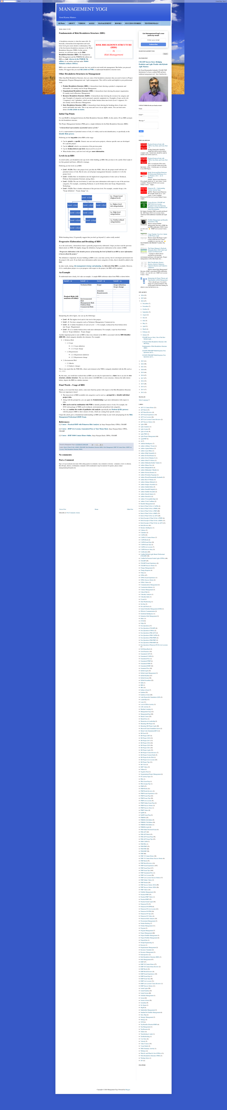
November (146, 306)
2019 (142, 372)
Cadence (143, 530)
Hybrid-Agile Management (148, 673)
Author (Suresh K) (146, 496)
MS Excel (143, 733)
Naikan (143, 769)
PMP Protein (144, 882)
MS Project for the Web (147, 757)
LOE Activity (144, 707)
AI (141, 441)
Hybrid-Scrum (145, 678)
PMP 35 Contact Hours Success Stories (152, 858)
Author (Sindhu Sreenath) (148, 492)
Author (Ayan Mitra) (146, 451)
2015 (142, 384)
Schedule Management (147, 995)
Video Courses (145, 1044)
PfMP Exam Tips (145, 798)
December (146, 303)
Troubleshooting (145, 1036)
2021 (142, 367)
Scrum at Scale (145, 1000)
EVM (142, 621)
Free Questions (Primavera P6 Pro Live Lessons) (154, 645)
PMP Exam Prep (145, 868)
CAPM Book (144, 540)
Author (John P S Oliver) (148, 460)
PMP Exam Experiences (147, 865)
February (145, 332)
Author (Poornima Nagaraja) (149, 475)
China (142, 573)
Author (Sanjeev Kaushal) (148, 484)
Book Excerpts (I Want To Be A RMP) (151, 520)
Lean (142, 702)
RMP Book (144, 969)
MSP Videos (144, 767)
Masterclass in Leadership (148, 721)
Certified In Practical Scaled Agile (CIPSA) (153, 558)
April (144, 326)
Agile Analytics (145, 427)
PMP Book (144, 861)
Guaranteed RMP (145, 666)
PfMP (142, 786)
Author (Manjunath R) (147, 467)
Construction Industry (147, 587)
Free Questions (145, 626)
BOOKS (118, 23)
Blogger (127, 1089)
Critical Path (144, 592)
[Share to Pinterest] (102, 445)
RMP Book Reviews (146, 971)
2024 (142, 301)
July (144, 318)
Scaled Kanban (145, 991)
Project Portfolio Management (149, 935)
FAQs (142, 623)
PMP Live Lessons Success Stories (150, 877)
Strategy (143, 1019)
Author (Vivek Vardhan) (147, 501)
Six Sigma (143, 1005)
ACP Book (144, 410)
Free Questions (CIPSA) (147, 630)
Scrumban (143, 1003)
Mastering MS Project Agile (148, 726)
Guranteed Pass (145, 668)
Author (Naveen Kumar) (147, 472)
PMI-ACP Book (145, 834)
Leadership (144, 699)
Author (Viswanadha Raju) (148, 499)
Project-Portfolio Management (149, 938)
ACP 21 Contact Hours (147, 407)
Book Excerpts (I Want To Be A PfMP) (152, 518)
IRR (142, 685)
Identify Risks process (66, 134)
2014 (142, 386)
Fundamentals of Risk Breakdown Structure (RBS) (154, 347)
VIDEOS (81, 23)
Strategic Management (147, 1017)
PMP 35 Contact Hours (147, 856)
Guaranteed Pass (145, 659)
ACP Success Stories (146, 422)
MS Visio (143, 764)
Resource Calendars (146, 950)
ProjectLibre (144, 940)
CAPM (143, 535)
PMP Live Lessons (146, 875)
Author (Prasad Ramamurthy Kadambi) (152, 477)
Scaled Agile (144, 988)
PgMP (142, 813)
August (145, 315)
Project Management (146, 933)
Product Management (147, 926)
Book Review (144, 525)
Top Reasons (144, 1029)
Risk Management (108, 447)
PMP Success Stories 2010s (148, 885)
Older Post (130, 509)
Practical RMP (145, 899)
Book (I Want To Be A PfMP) (149, 508)
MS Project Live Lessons (148, 760)
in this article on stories (76, 109)
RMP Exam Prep (145, 976)
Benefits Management (147, 504)
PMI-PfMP (144, 846)
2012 (142, 392)
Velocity (143, 1041)
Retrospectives (145, 954)
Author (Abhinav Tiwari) (148, 446)
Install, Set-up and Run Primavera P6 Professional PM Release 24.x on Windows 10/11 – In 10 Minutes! (157, 174)
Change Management (147, 568)
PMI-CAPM (144, 841)
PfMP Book (144, 788)
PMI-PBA (143, 844)
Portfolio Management (147, 892)
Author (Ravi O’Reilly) (147, 479)
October (145, 309)
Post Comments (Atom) (73, 513)
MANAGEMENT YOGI (83, 8)
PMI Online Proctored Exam (149, 829)
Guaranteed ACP (145, 654)
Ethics (142, 618)
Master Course (145, 716)
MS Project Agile (145, 750)
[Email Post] (92, 444)
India (142, 683)
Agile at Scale (144, 431)
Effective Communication (148, 611)
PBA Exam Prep (145, 781)
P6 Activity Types (146, 776)
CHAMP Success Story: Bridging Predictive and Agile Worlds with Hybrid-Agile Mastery (153, 64)
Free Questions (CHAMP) (148, 628)
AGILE (91, 23)
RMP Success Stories (147, 986)
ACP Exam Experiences (147, 415)
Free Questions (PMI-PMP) (148, 640)
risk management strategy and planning (87, 266)
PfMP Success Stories (147, 805)
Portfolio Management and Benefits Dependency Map (158, 220)
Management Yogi (146, 711)
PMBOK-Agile (145, 827)
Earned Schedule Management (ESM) (151, 609)
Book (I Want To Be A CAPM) (149, 506)
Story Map (143, 1015)
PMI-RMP (82, 447)
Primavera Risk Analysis (147, 918)
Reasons (143, 945)
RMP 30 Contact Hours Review (150, 967)
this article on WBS (87, 69)
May (144, 323)
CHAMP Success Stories (148, 565)
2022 (142, 364)
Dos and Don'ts (145, 606)
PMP (142, 853)
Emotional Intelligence (147, 614)
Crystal (143, 599)
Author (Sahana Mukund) (148, 482)
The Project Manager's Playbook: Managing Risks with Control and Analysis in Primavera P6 (157, 249)
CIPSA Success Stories (147, 580)
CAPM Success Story (147, 549)
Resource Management (147, 952)
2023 (142, 361)
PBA (142, 779)
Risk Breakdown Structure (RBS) (94, 447)
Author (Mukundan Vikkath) (149, 470)
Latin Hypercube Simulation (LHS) (150, 697)
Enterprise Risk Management (149, 616)
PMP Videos (144, 890)
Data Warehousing (146, 602)
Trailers (143, 1031)
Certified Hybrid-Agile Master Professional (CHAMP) (153, 555)
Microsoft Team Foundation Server (150, 728)
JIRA (142, 687)
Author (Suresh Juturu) (147, 494)
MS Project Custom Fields (148, 755)
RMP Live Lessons (146, 981)
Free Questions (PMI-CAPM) (149, 635)
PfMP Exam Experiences (148, 793)
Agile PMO (144, 434)
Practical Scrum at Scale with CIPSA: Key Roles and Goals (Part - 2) (158, 159)
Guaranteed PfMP (146, 661)
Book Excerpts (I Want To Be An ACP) (152, 523)
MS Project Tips (145, 762)
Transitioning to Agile (147, 1034)
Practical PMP (145, 894)
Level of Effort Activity (147, 704)
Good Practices (145, 651)
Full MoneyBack (145, 649)
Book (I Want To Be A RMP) (71, 447)
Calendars (143, 532)
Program (143, 928)
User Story (144, 1039)
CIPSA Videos (145, 582)
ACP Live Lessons (146, 417)
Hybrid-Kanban (145, 675)
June (144, 320)
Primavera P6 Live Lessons (148, 909)
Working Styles (145, 1058)
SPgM (142, 1007)
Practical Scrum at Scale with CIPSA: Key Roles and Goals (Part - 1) (158, 145)
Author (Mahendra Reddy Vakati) (150, 463)
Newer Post (62, 509)
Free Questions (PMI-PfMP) (148, 638)
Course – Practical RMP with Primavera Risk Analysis (80, 424)
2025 (142, 298)
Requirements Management (148, 947)
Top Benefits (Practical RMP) (149, 1024)
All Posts (61, 23)
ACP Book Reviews (146, 412)
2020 (142, 369)
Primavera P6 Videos (146, 916)
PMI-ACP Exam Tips (147, 839)
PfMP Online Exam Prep (148, 803)
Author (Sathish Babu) (147, 487)
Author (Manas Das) (146, 465)
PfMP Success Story (146, 808)
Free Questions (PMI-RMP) (148, 642)
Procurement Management (148, 921)
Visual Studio (144, 1046)
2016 (142, 381)
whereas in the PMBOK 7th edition (73, 60)
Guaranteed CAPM (146, 656)
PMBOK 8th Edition (146, 825)
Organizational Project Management (151, 774)
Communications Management (149, 585)
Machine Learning (146, 709)
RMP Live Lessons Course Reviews (151, 983)
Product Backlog (145, 923)
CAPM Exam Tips (146, 544)
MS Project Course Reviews (148, 752)
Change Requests (145, 570)
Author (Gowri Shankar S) (148, 458)
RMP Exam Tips (145, 979)
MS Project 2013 (145, 740)
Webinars (143, 1051)
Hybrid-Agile (144, 671)
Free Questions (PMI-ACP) (148, 633)
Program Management (147, 930)
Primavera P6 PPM (146, 911)
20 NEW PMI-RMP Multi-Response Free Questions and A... (154, 351)
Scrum (142, 998)
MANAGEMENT (104, 23)
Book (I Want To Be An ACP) (149, 516)
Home (96, 509)
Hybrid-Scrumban (146, 680)
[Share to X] (99, 445)
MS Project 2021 (145, 748)
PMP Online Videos (146, 880)
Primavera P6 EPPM (146, 906)
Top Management (145, 1027)
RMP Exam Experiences (147, 974)
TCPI (142, 1022)
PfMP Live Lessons (146, 800)
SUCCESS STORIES (133, 23)
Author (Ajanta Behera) (147, 448)
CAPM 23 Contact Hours (148, 537)
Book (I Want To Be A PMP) (149, 511)
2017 (142, 378)
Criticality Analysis (146, 594)
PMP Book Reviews (146, 863)
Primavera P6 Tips (146, 914)
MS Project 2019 (145, 745)
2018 (142, 375)
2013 (142, 389)
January (145, 335)
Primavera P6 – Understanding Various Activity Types (156, 189)
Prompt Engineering (146, 942)
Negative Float (145, 772)
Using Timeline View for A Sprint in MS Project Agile (157, 235)
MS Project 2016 (145, 743)
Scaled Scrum (144, 993)
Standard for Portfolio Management (150, 1012)
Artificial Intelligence (146, 443)
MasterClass (144, 719)
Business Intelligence (146, 528)
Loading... (142, 136)
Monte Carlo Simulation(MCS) (149, 731)
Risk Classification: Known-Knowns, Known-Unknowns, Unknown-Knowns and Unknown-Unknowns (157, 264)
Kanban (143, 692)
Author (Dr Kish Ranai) (147, 455)
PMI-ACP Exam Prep (147, 837)
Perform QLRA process (120, 409)
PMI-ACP (143, 832)
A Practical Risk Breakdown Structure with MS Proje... (154, 342)
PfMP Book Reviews (147, 791)
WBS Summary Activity (147, 1048)
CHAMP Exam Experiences (149, 563)
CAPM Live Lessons (146, 547)
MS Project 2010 (145, 738)
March (145, 329)
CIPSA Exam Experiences (148, 577)
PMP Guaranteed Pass (147, 873)
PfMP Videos (144, 810)
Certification (144, 552)
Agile (142, 424)
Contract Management (147, 589)
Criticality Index (145, 597)
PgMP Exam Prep (146, 815)
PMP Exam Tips (145, 870)
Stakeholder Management (148, 1010)
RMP (142, 962)
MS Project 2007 (145, 736)
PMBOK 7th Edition (146, 822)
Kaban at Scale (145, 690)
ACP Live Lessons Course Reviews (151, 419)
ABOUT (71, 23)
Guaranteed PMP (145, 663)
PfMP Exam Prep (145, 796)
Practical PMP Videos (147, 897)
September (146, 312)
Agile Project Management (148, 436)
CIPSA (143, 575)
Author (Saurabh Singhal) (148, 489)
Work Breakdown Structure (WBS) (73, 449)
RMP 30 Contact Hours (120, 447)
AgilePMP (143, 439)
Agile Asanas (144, 429)
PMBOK (143, 817)
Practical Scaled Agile (147, 902)
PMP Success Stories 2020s (148, 887)
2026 (142, 295)
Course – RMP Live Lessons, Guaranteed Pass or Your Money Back (84, 429)
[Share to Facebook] (100, 445)
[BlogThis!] (97, 445)
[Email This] (95, 445)
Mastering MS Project (147, 723)
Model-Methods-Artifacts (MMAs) (74, 62)
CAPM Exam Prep (146, 542)
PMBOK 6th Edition (146, 820)
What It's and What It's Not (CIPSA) (151, 1053)
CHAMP (143, 561)
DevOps (143, 604)
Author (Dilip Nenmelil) (147, 453)
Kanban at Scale (145, 695)
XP (141, 1060)
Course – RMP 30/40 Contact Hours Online (76, 435)
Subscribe (153, 44)
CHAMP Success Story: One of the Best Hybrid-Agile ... (153, 338)
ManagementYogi (145, 714)
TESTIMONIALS (151, 23)
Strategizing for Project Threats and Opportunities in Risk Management (158, 279)
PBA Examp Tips (145, 784)
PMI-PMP (143, 849)
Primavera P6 (144, 904)
